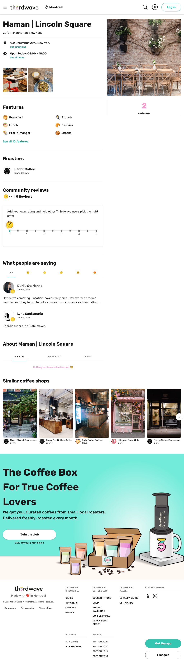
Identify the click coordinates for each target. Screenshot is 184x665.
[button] (163, 655)
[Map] (154, 7)
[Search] (145, 7)
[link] (171, 7)
